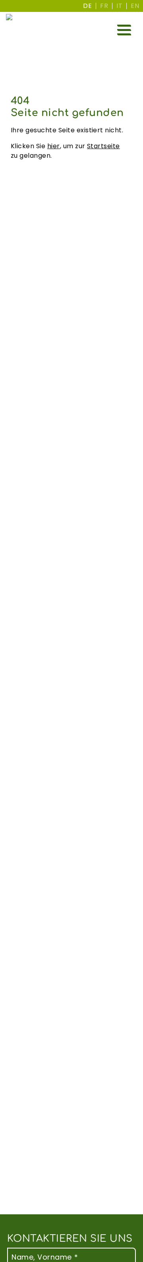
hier (53, 146)
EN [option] (135, 5)
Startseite (103, 146)
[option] (104, 6)
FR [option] (104, 5)
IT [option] (119, 5)
